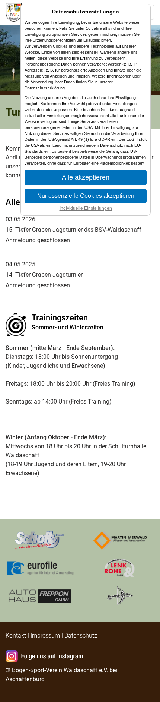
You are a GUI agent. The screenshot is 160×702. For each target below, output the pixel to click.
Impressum (45, 635)
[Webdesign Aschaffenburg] (40, 567)
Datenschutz (80, 635)
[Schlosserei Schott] (40, 539)
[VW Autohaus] (40, 595)
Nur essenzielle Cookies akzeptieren (85, 196)
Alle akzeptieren (85, 177)
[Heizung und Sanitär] (120, 567)
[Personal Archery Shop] (120, 595)
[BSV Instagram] (46, 657)
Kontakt (16, 635)
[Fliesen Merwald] (120, 539)
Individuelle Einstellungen (86, 208)
